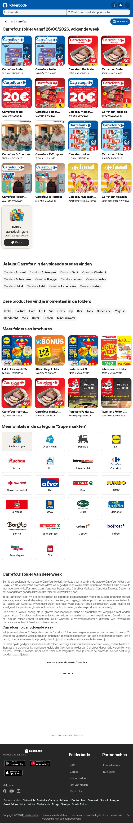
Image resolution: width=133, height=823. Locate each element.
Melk (25, 318)
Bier (79, 311)
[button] (120, 5)
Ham (32, 311)
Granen (48, 318)
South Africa (79, 804)
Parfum (20, 311)
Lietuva (30, 804)
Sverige (65, 804)
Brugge (46, 279)
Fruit (42, 311)
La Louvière (62, 286)
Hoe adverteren (112, 765)
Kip (71, 311)
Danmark (93, 800)
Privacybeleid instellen (55, 815)
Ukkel (13, 286)
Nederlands (43, 804)
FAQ (72, 765)
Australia (42, 800)
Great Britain (10, 804)
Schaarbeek (17, 279)
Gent (69, 272)
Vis (51, 311)
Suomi (104, 800)
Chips (61, 311)
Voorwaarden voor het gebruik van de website (97, 815)
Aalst (36, 286)
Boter (35, 318)
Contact (74, 771)
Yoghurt (120, 311)
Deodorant (11, 318)
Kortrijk (90, 286)
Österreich (29, 800)
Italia (22, 804)
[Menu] (127, 5)
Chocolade (104, 311)
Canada (52, 800)
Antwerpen (43, 272)
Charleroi (94, 272)
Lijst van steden (79, 785)
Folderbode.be (30, 815)
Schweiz (64, 800)
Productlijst (76, 791)
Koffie (8, 311)
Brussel (14, 272)
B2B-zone (109, 771)
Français (114, 800)
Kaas (89, 311)
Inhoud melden (78, 778)
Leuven (71, 279)
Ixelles (96, 279)
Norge (55, 804)
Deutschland (78, 800)
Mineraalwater (66, 318)
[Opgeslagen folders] (114, 5)
